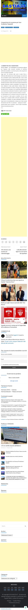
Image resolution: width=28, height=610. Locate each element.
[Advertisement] (14, 48)
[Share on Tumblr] (13, 242)
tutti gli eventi (14, 381)
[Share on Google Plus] (16, 242)
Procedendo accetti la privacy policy (11, 364)
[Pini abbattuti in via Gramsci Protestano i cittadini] (3, 463)
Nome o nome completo (6, 354)
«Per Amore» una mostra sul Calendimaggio (6, 251)
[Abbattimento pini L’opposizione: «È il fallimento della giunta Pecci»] (3, 468)
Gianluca (4, 447)
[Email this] (24, 242)
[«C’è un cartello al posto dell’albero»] (14, 435)
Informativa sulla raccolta (5, 608)
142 (16, 589)
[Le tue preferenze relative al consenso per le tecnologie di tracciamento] (25, 607)
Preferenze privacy (14, 602)
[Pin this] (20, 242)
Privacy (9, 601)
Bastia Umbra (11, 427)
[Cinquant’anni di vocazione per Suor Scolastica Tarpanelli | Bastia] (14, 7)
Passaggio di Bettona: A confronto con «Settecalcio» (13, 406)
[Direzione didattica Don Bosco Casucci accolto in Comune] (3, 453)
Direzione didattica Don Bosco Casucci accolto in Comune (16, 452)
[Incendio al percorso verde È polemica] (3, 458)
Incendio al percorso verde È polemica (14, 456)
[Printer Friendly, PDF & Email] (5, 113)
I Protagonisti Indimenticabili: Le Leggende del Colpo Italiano (13, 405)
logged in (15, 335)
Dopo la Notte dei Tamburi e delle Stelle (15, 419)
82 (5, 589)
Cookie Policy (17, 601)
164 (19, 589)
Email (2, 359)
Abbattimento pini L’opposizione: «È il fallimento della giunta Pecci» (14, 467)
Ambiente (3, 427)
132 (12, 589)
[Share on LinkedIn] (9, 242)
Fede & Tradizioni (9, 27)
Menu (5, 15)
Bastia (3, 27)
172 (23, 589)
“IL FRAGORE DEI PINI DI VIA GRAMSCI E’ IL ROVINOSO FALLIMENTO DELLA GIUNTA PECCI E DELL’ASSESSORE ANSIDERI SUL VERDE (16, 478)
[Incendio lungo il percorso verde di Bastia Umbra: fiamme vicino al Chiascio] (3, 473)
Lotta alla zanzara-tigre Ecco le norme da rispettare (21, 251)
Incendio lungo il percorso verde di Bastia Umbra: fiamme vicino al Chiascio (15, 472)
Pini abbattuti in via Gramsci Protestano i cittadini (15, 462)
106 (8, 589)
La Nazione (16, 27)
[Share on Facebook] (2, 242)
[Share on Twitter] (6, 242)
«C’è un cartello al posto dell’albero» (11, 445)
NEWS (24, 15)
